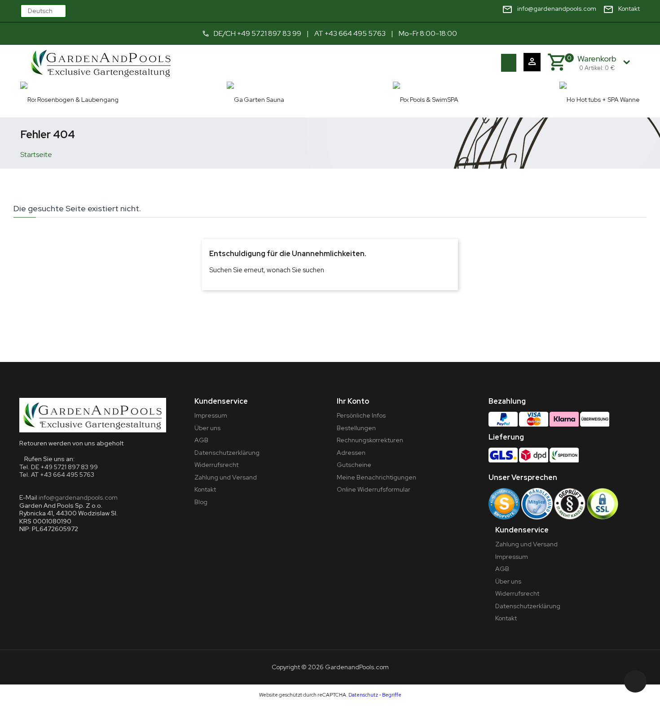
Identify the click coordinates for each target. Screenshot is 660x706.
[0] (556, 62)
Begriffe (391, 695)
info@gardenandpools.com (78, 497)
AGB (201, 440)
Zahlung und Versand (225, 477)
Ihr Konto (353, 401)
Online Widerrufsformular (373, 489)
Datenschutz (363, 695)
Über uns (207, 428)
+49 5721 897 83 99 (269, 33)
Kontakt (205, 489)
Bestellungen (356, 428)
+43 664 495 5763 (355, 33)
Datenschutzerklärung (227, 453)
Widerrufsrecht (216, 465)
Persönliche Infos (361, 415)
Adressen (351, 453)
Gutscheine (354, 465)
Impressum (210, 415)
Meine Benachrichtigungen (376, 477)
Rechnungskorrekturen (370, 440)
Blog (200, 502)
